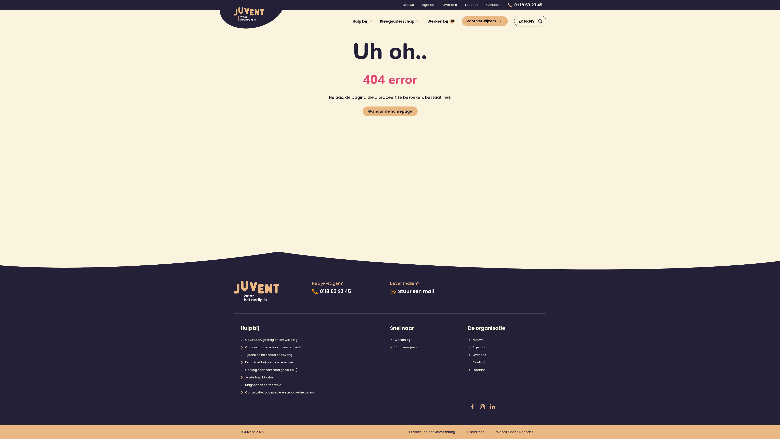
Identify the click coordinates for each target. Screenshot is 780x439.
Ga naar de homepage (390, 111)
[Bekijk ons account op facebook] (472, 407)
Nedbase (526, 432)
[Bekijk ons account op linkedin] (493, 407)
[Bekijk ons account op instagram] (482, 407)
